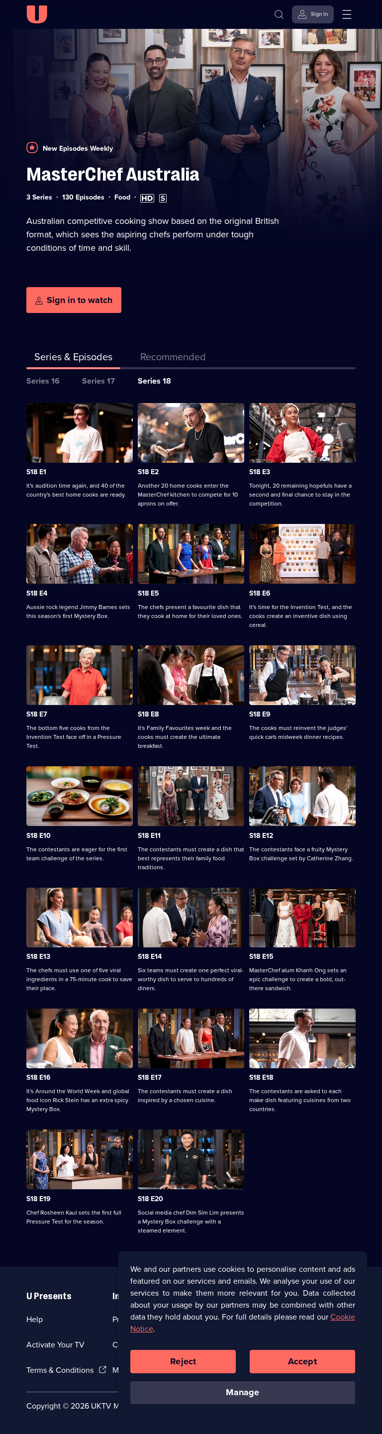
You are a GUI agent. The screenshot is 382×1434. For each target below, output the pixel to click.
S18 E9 (260, 714)
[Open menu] (347, 14)
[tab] (173, 358)
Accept (302, 1361)
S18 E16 (38, 1077)
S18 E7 (36, 714)
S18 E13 (38, 956)
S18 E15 (261, 956)
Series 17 (98, 381)
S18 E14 (150, 956)
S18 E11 (149, 835)
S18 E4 (36, 593)
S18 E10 (38, 835)
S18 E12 (261, 835)
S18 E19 (38, 1199)
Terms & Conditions (60, 1370)
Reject (183, 1361)
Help (34, 1319)
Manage (242, 1392)
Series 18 (154, 381)
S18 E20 (150, 1199)
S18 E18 (261, 1077)
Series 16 (43, 381)
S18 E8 (148, 714)
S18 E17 (150, 1077)
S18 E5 (148, 593)
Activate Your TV (55, 1344)
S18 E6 (260, 593)
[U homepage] (36, 14)
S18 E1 (36, 472)
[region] (242, 1337)
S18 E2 (148, 472)
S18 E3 (259, 472)
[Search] (279, 14)
